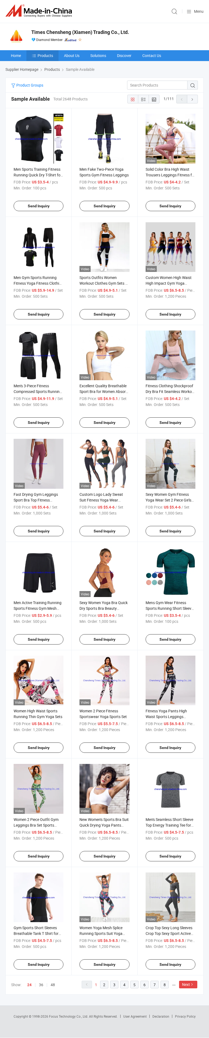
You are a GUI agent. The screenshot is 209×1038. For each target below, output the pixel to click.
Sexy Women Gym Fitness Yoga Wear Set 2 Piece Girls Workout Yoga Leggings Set (169, 500)
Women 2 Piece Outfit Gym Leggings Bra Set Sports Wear (36, 825)
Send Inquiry (39, 206)
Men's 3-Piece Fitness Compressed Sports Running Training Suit (38, 391)
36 (41, 984)
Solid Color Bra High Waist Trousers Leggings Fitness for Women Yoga (170, 175)
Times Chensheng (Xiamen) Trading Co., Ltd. (80, 32)
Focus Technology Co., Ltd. (69, 1016)
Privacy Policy (185, 1016)
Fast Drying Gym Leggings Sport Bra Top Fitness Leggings (36, 500)
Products (45, 55)
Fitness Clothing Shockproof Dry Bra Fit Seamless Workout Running (170, 391)
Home (16, 55)
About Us (71, 55)
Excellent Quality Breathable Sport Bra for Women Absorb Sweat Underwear (103, 391)
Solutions (98, 55)
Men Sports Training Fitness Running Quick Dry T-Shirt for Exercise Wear (38, 175)
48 (53, 984)
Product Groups (29, 85)
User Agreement (135, 1016)
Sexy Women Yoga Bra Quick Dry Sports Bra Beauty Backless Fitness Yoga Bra (103, 608)
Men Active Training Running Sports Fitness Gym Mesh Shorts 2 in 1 (38, 608)
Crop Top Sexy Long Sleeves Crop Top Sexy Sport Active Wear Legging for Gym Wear (169, 933)
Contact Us (151, 55)
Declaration (160, 1016)
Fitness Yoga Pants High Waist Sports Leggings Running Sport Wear (166, 716)
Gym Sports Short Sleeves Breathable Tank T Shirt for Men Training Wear (36, 933)
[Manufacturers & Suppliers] (39, 10)
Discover (124, 55)
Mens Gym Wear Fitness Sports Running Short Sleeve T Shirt (169, 608)
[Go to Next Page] (192, 99)
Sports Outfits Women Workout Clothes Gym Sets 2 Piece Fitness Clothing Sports (103, 283)
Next (186, 984)
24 (29, 985)
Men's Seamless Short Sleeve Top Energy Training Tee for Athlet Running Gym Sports (169, 825)
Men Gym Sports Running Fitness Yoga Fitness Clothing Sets (38, 283)
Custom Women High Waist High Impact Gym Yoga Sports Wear (169, 283)
